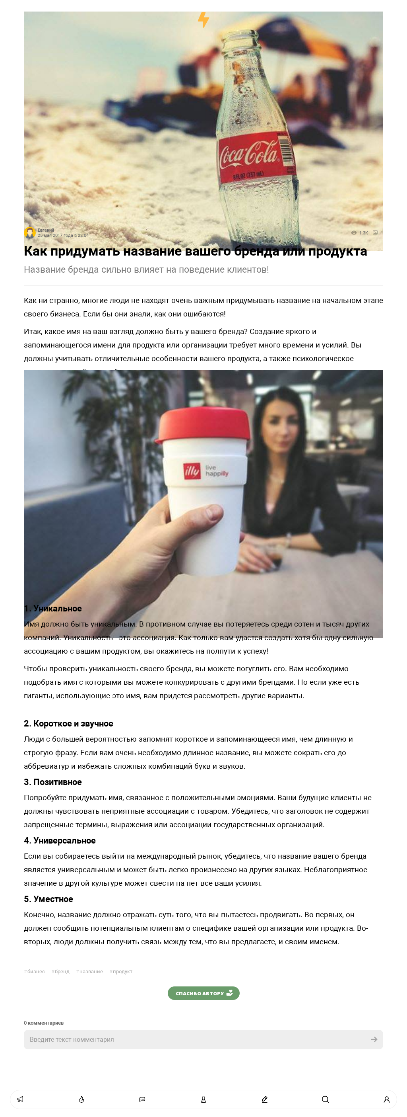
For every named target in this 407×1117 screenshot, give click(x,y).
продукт (120, 971)
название (89, 971)
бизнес (34, 971)
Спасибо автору (200, 993)
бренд (60, 971)
